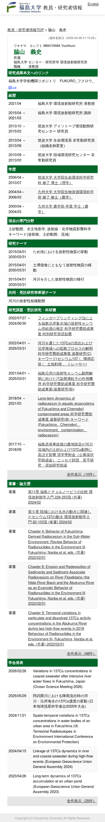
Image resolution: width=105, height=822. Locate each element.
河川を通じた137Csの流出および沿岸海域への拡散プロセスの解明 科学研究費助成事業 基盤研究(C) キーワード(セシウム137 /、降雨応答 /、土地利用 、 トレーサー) (66, 353)
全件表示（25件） (81, 800)
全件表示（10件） (81, 474)
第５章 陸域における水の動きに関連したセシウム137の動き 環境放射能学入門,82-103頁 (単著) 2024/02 (59, 517)
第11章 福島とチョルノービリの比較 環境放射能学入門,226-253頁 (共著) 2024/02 (60, 497)
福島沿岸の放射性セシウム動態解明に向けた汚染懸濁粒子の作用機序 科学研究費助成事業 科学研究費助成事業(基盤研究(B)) (66, 380)
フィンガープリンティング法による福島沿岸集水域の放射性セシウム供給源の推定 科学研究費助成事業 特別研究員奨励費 (66, 325)
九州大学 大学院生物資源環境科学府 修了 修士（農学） (66, 194)
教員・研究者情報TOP (25, 29)
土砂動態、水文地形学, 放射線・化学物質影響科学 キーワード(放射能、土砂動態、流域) (50, 231)
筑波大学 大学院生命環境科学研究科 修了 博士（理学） (66, 180)
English (93, 3)
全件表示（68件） (81, 653)
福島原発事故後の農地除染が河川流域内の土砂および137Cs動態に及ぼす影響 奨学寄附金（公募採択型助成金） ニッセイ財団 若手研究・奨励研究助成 (66, 454)
